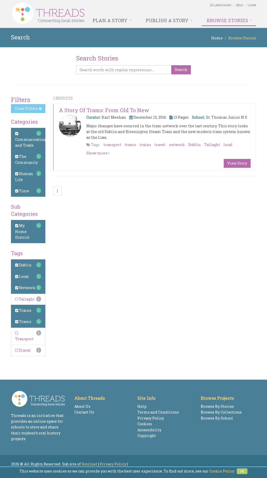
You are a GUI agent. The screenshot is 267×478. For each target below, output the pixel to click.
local (228, 144)
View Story (237, 163)
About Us (82, 406)
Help (239, 5)
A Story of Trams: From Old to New (104, 110)
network (177, 144)
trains (145, 144)
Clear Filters (27, 108)
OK (242, 471)
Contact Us (84, 412)
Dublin (25, 264)
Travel (24, 350)
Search (181, 69)
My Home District (22, 231)
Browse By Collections (221, 412)
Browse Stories (227, 20)
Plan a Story (110, 20)
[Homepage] (86, 13)
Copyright (146, 435)
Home (217, 37)
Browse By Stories (217, 406)
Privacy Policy (150, 418)
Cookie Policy (221, 471)
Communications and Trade (31, 142)
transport (112, 144)
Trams (24, 321)
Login (252, 5)
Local (23, 276)
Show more (97, 153)
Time (23, 190)
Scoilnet (89, 464)
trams (130, 144)
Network (26, 287)
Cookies (144, 423)
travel (160, 144)
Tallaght (26, 299)
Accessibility (149, 429)
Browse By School (217, 418)
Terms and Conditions (158, 412)
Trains (24, 310)
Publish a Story (167, 20)
